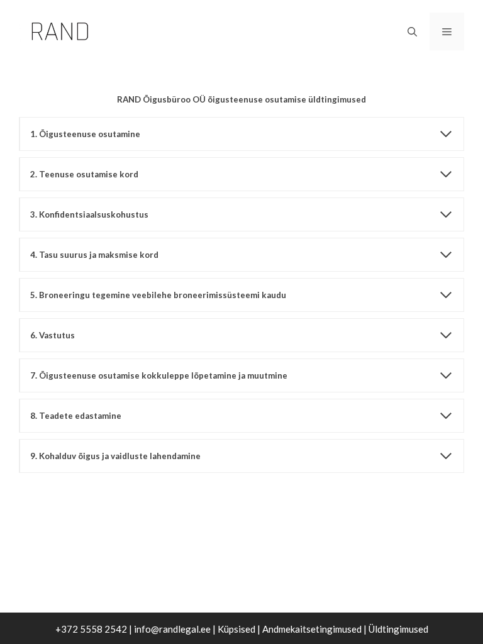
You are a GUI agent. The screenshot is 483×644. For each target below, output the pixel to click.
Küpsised (236, 629)
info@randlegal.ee (172, 629)
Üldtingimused (398, 629)
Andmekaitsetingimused (312, 629)
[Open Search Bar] (412, 31)
